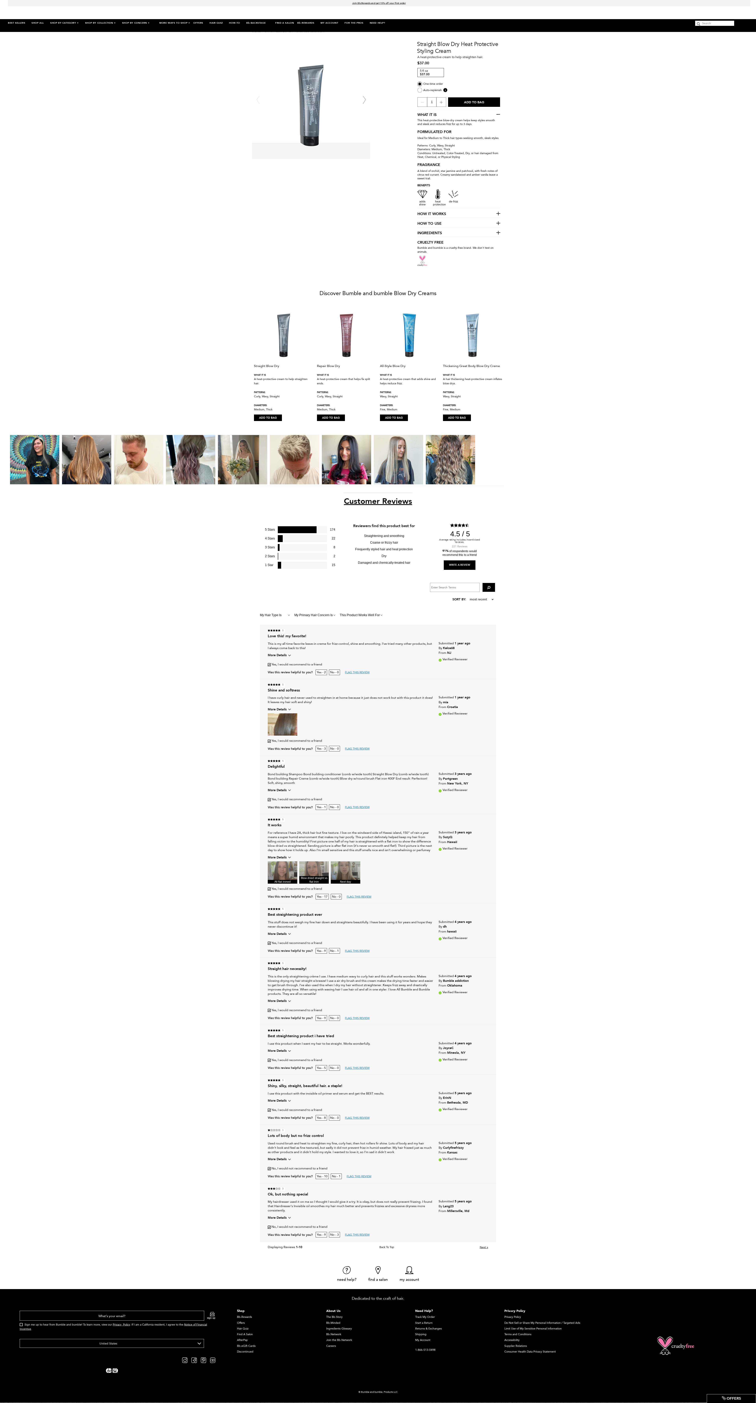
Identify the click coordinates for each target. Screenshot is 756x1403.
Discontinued (245, 1352)
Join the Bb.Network (339, 1340)
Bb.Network (333, 1334)
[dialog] (117, 1323)
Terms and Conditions (517, 1334)
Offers (241, 1323)
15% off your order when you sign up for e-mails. (379, 3)
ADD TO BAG (268, 418)
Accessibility (512, 1340)
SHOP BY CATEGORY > (64, 22)
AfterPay (242, 1340)
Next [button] (364, 100)
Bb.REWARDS (305, 22)
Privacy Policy (121, 1325)
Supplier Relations (515, 1346)
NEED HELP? (377, 22)
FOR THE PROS (354, 22)
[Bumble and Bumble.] (43, 13)
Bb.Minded (333, 1323)
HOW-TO (234, 22)
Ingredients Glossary (339, 1328)
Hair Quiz (242, 1328)
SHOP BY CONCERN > (136, 22)
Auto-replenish (432, 90)
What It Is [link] (427, 115)
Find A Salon (245, 1334)
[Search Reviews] (489, 587)
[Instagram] (184, 1360)
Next (484, 1247)
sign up (211, 1317)
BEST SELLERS (16, 22)
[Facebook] (194, 1360)
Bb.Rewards (244, 1317)
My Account (422, 1340)
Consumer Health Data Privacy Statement (530, 1352)
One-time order (433, 84)
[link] (346, 1274)
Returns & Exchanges (428, 1328)
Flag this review (357, 672)
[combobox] (112, 1343)
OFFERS (198, 22)
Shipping (420, 1334)
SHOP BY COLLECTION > (100, 22)
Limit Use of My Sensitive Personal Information (533, 1328)
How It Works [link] (431, 214)
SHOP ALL (38, 22)
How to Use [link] (429, 223)
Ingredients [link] (429, 233)
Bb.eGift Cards (246, 1346)
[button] (282, 724)
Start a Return (424, 1323)
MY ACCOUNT (329, 22)
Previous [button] (258, 100)
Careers (331, 1346)
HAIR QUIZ (216, 22)
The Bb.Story (334, 1317)
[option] (283, 362)
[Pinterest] (203, 1360)
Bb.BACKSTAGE (256, 22)
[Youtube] (212, 1360)
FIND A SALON (284, 22)
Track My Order (425, 1317)
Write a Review (459, 565)
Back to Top (386, 1247)
